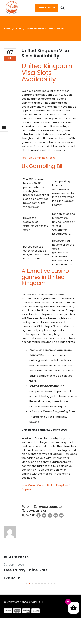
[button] (26, 583)
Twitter (44, 515)
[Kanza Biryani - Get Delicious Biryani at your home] (12, 8)
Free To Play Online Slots (25, 570)
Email (61, 515)
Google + (55, 515)
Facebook (38, 515)
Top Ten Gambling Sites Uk (39, 158)
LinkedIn (50, 515)
